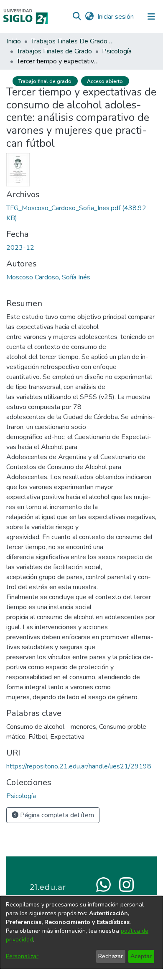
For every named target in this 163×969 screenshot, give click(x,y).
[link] (21, 796)
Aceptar (141, 956)
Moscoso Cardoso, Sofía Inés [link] (48, 277)
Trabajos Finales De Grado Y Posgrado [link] (73, 41)
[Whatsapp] (103, 884)
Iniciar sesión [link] (116, 16)
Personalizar (22, 956)
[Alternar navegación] (151, 16)
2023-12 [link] (20, 247)
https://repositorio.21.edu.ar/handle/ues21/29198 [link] (78, 766)
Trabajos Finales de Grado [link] (54, 51)
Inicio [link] (14, 41)
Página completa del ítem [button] (56, 815)
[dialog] (81, 932)
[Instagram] (126, 884)
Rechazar (110, 956)
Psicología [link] (117, 51)
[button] (76, 17)
